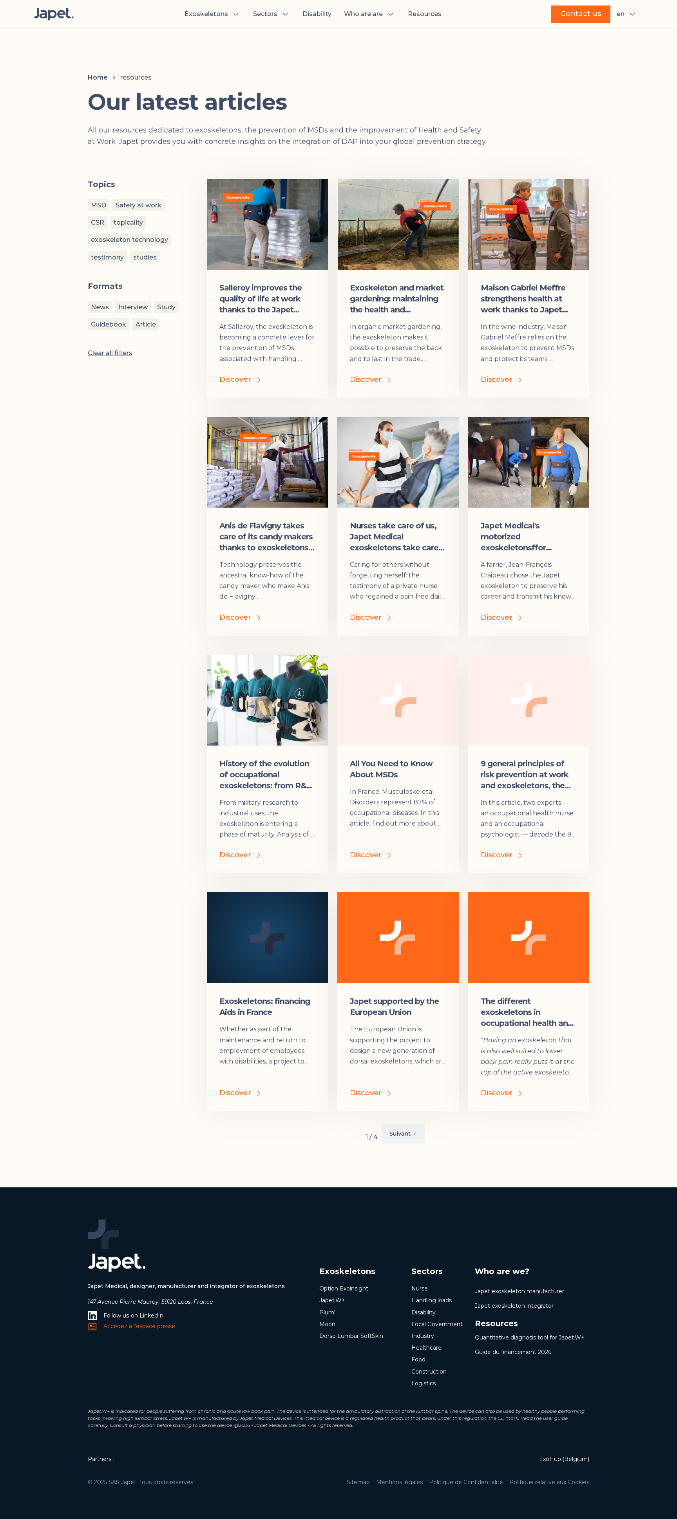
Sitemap (358, 1482)
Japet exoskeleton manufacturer (519, 1291)
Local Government (437, 1324)
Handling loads (431, 1300)
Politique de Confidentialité (466, 1482)
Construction (429, 1371)
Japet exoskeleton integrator (514, 1305)
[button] (212, 14)
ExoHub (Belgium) (564, 1459)
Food (418, 1359)
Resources (425, 14)
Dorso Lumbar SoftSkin (351, 1335)
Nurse (419, 1288)
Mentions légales (399, 1482)
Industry (422, 1335)
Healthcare (426, 1347)
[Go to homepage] (54, 14)
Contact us (581, 13)
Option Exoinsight (343, 1288)
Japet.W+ (332, 1300)
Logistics (423, 1383)
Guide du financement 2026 (513, 1352)
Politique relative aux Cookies (549, 1482)
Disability (316, 14)
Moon (327, 1324)
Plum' (327, 1312)
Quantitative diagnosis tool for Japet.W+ (530, 1337)
